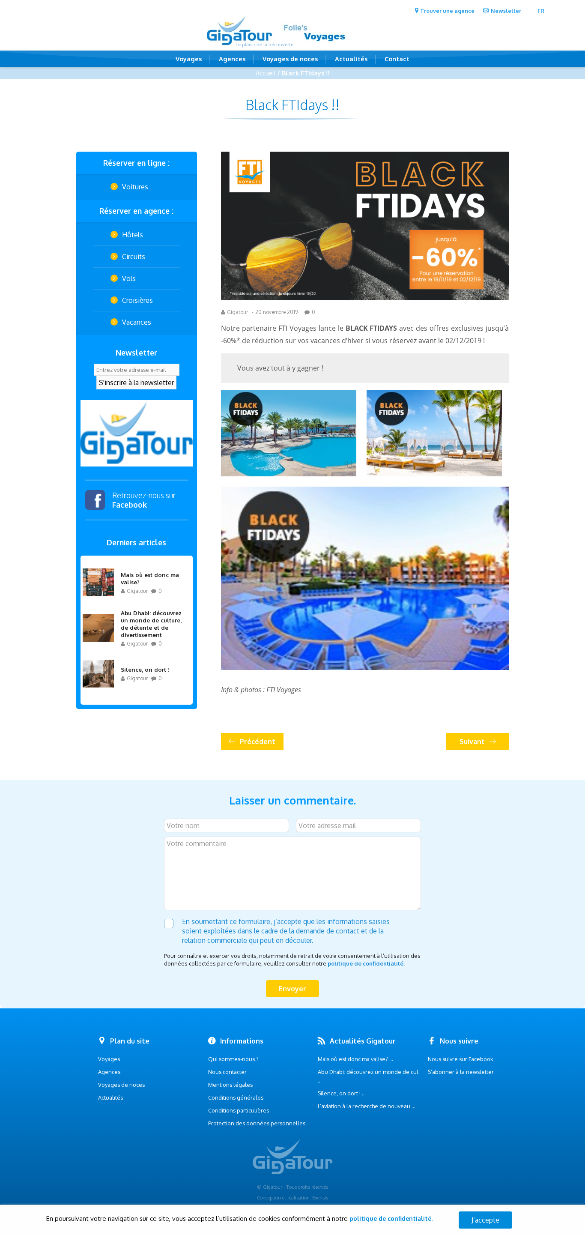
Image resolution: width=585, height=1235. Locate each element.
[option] (137, 433)
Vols (129, 278)
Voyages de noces (290, 59)
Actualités (351, 59)
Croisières (137, 300)
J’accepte (485, 1220)
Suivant (472, 741)
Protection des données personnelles (256, 1123)
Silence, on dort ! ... (342, 1093)
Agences (232, 59)
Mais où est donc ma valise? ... (355, 1059)
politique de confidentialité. (366, 963)
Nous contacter (227, 1071)
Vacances (136, 322)
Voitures (135, 186)
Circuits (133, 256)
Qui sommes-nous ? (233, 1059)
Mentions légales (230, 1084)
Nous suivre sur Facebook (460, 1059)
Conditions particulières (238, 1110)
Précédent (257, 741)
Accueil (265, 73)
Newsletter (506, 10)
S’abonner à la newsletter (461, 1071)
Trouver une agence (447, 10)
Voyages (189, 59)
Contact (397, 59)
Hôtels (132, 234)
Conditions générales (235, 1097)
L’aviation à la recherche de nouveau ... (366, 1106)
